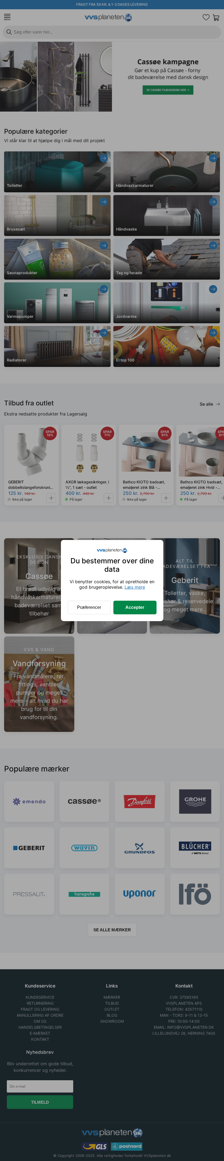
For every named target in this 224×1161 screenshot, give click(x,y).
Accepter (134, 607)
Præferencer (89, 607)
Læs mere (135, 587)
